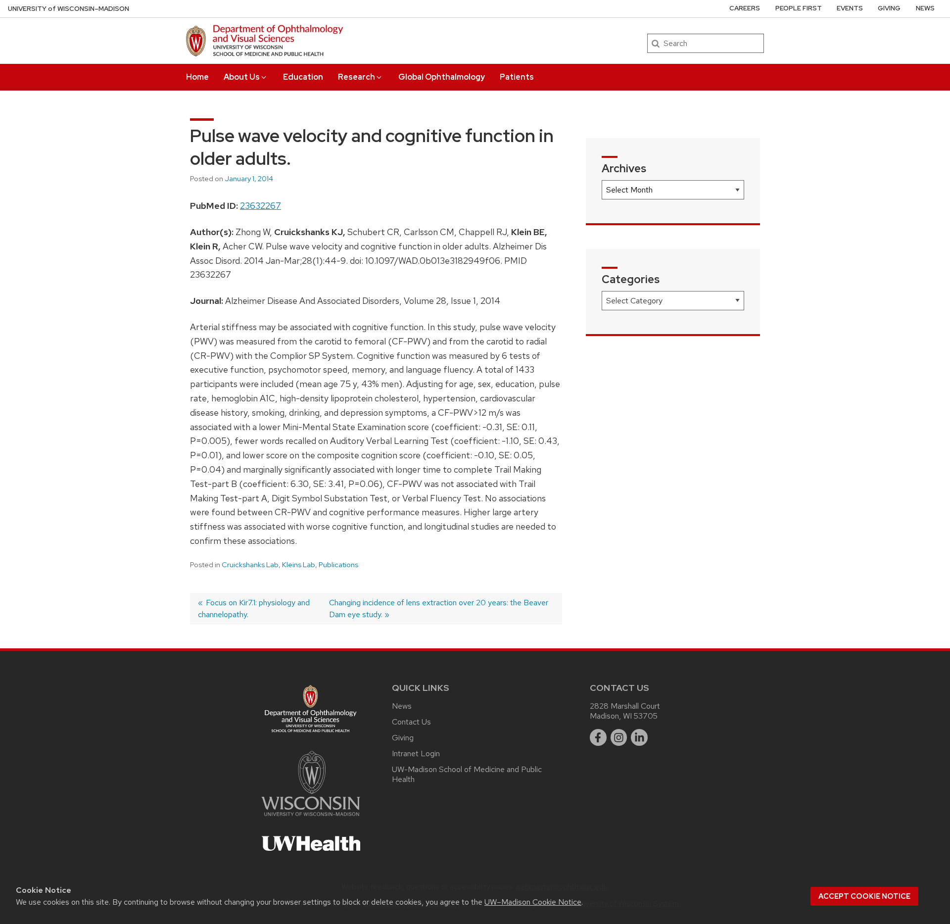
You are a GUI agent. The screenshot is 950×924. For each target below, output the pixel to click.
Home (197, 77)
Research (356, 77)
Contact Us (411, 722)
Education (303, 77)
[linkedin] (639, 737)
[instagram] (619, 737)
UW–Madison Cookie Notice (532, 902)
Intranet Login (416, 753)
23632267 (260, 205)
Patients (517, 77)
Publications (338, 565)
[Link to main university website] (310, 818)
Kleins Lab (298, 565)
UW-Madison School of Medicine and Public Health (467, 774)
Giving (889, 8)
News (925, 8)
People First (798, 8)
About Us (242, 77)
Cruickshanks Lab (250, 565)
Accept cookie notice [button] (864, 896)
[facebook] (598, 737)
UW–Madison (68, 8)
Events (850, 8)
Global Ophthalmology (441, 77)
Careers (744, 8)
